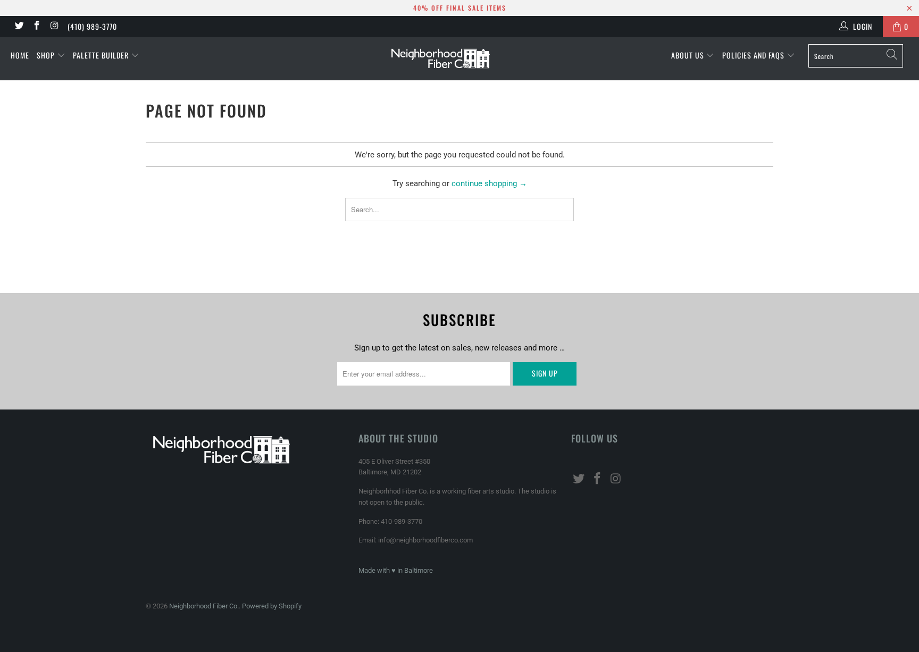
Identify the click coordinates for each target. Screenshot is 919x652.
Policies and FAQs (754, 55)
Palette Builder (102, 55)
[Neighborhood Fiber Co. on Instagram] (54, 26)
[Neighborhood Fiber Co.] (459, 58)
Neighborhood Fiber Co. (204, 606)
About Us (688, 55)
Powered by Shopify (272, 606)
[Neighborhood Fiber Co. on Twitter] (18, 26)
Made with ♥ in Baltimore (395, 570)
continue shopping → (489, 183)
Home (20, 55)
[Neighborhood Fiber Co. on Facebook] (36, 26)
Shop (47, 55)
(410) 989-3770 (92, 26)
